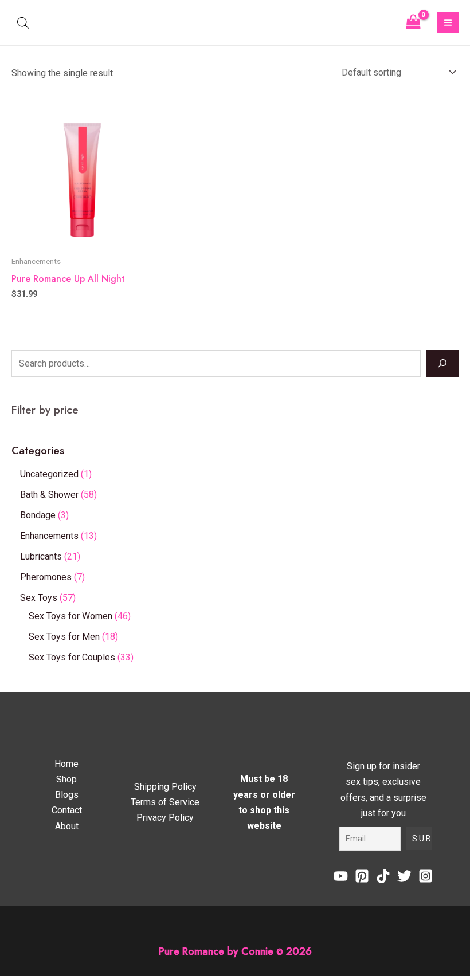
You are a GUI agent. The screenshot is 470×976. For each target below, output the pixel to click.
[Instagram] (425, 876)
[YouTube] (341, 876)
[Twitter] (404, 876)
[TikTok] (383, 876)
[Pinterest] (362, 876)
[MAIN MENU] (448, 22)
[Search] (442, 363)
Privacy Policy (165, 817)
